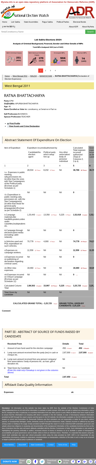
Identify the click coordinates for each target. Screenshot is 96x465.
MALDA (33, 76)
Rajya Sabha (47, 22)
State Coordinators (37, 445)
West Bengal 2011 (20, 76)
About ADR (73, 27)
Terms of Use (62, 445)
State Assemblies (31, 22)
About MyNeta (88, 27)
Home (4, 22)
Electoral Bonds (79, 22)
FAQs (74, 445)
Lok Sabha (15, 22)
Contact (51, 445)
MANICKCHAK (46, 76)
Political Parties (63, 22)
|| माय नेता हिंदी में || (8, 27)
